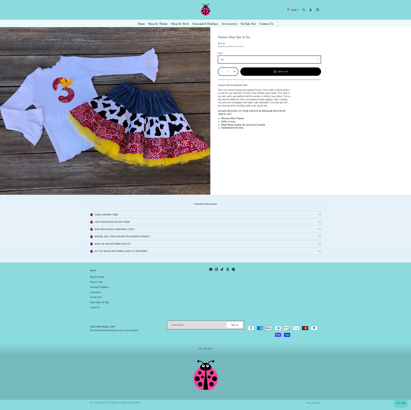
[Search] (303, 9)
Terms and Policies (313, 402)
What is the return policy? (112, 243)
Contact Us (95, 307)
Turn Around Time (106, 214)
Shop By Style (96, 282)
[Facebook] (211, 269)
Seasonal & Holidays (99, 287)
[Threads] (228, 269)
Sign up (234, 324)
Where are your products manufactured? (122, 236)
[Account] (310, 9)
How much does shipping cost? (114, 229)
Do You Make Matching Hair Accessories (120, 251)
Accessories (95, 292)
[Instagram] (216, 269)
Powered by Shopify (129, 402)
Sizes (220, 53)
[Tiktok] (222, 269)
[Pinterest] (233, 269)
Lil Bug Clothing (107, 402)
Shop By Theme (97, 277)
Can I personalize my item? (112, 221)
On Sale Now (96, 297)
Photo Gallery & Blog (99, 302)
